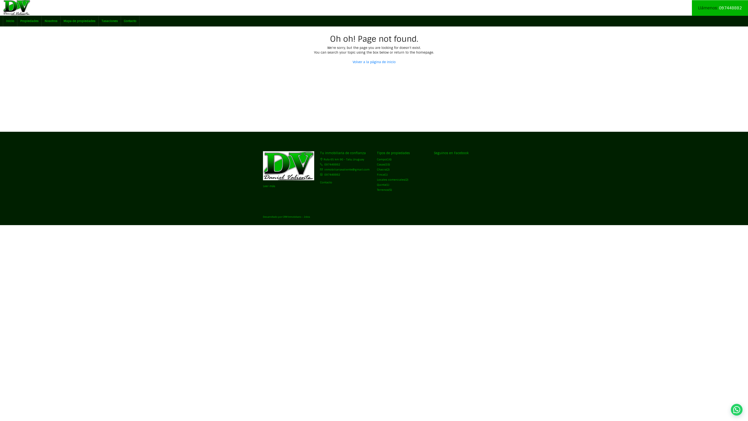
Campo (381, 159)
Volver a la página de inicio (374, 62)
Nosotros (51, 21)
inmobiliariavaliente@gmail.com (347, 169)
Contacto (130, 21)
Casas (381, 164)
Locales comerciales (391, 179)
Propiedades (29, 21)
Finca (380, 174)
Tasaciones (109, 21)
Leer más (269, 186)
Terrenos (383, 190)
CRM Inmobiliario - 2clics (296, 216)
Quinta (381, 185)
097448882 (730, 8)
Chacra (381, 169)
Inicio (10, 21)
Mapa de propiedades (79, 21)
